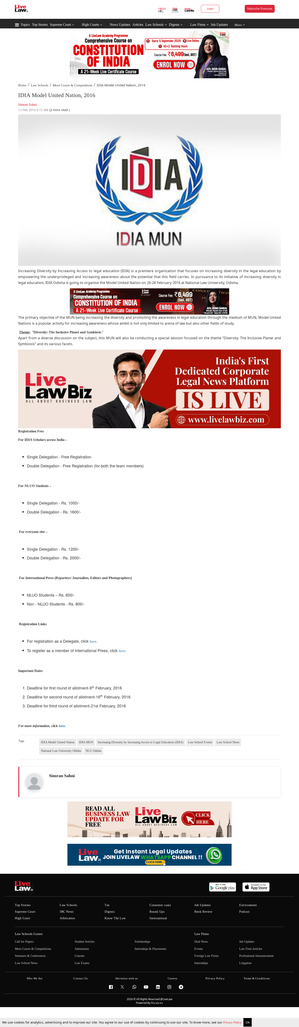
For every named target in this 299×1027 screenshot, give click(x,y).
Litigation (245, 963)
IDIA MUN (86, 742)
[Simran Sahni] (34, 782)
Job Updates (219, 24)
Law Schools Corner (29, 934)
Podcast (244, 911)
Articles (137, 24)
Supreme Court (60, 24)
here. (94, 641)
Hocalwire (157, 1002)
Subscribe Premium (260, 8)
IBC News (67, 911)
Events (198, 948)
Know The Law (115, 918)
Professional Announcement (256, 955)
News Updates (120, 24)
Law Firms (197, 24)
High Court (22, 918)
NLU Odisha (93, 750)
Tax (107, 905)
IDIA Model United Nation (57, 742)
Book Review (203, 911)
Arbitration (67, 918)
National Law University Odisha (61, 750)
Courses (79, 955)
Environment (248, 905)
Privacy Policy (232, 1022)
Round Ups (157, 911)
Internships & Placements (150, 948)
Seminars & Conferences (30, 955)
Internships (201, 963)
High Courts (90, 24)
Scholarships (142, 941)
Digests (174, 24)
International (158, 918)
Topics (25, 24)
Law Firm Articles (250, 948)
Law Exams (82, 963)
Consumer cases (160, 905)
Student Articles (84, 941)
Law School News (228, 742)
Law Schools (154, 24)
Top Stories (40, 24)
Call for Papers (24, 941)
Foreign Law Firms (206, 955)
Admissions (82, 948)
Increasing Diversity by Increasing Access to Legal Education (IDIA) (140, 742)
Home (22, 85)
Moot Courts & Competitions (72, 85)
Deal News (201, 941)
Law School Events (200, 742)
